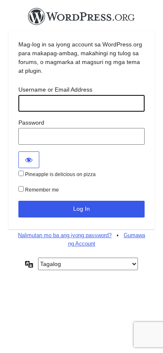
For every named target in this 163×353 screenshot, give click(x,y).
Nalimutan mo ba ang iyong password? (65, 235)
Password (31, 122)
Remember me (41, 190)
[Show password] (28, 159)
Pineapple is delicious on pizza (60, 174)
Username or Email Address (55, 89)
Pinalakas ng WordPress (81, 19)
